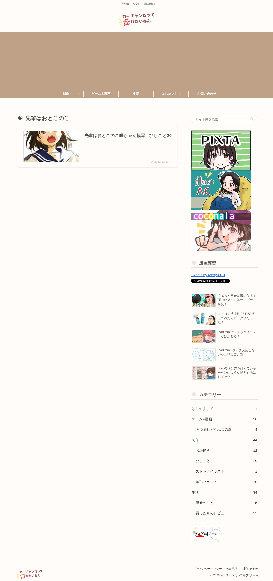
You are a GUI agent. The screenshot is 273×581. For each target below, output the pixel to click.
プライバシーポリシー (208, 568)
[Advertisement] (136, 60)
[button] (251, 119)
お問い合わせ (249, 568)
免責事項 (231, 568)
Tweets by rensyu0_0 (208, 275)
